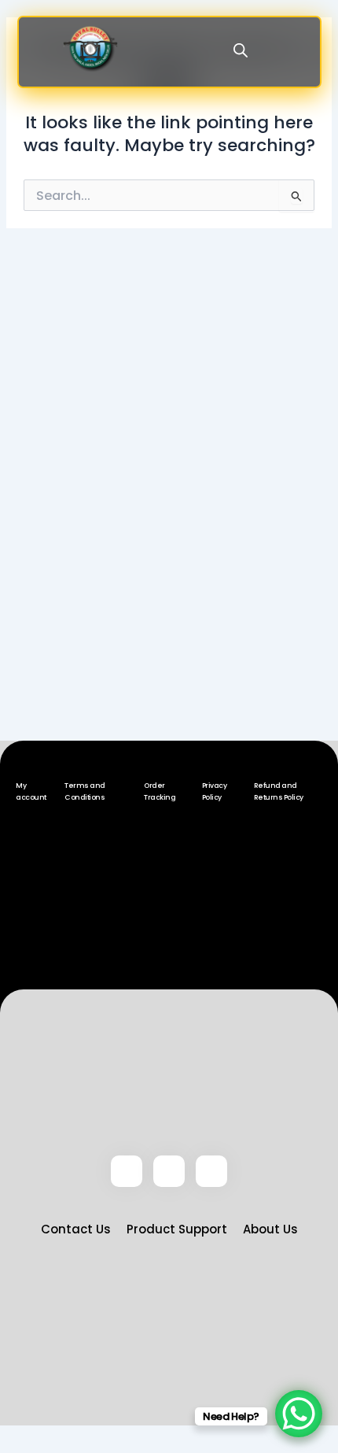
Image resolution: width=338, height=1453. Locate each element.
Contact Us (76, 1229)
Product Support (177, 1229)
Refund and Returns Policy (278, 791)
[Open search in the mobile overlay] (240, 50)
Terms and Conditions (84, 791)
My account (31, 791)
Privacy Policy (214, 791)
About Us (270, 1229)
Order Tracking (159, 791)
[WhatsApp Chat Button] (298, 1413)
